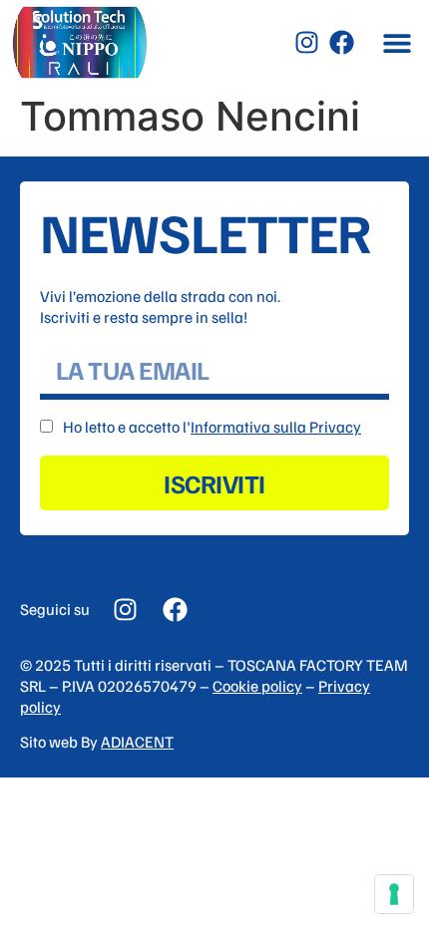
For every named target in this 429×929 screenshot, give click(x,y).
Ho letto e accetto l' (212, 427)
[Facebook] (341, 42)
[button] (396, 42)
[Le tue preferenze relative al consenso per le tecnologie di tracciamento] (394, 894)
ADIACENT (137, 742)
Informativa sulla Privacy (276, 427)
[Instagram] (306, 42)
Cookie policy (257, 686)
